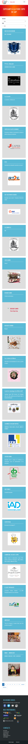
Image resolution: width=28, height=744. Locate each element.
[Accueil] (4, 2)
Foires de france (15, 718)
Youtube (12, 705)
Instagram (16, 705)
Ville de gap (17, 713)
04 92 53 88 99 (5, 737)
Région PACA (7, 713)
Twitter (8, 705)
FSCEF (6, 715)
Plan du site (17, 742)
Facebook (4, 705)
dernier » (5, 687)
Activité (3, 18)
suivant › (23, 684)
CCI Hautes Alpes (8, 721)
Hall (3, 23)
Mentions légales (11, 742)
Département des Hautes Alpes (18, 715)
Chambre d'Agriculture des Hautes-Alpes (6, 718)
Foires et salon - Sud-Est (19, 722)
